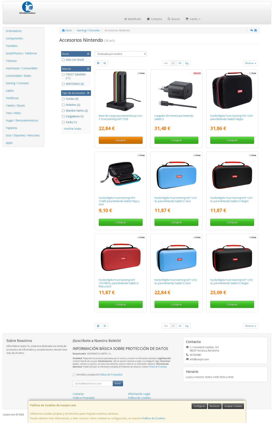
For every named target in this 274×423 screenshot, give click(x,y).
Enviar (118, 383)
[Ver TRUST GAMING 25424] (232, 91)
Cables (10, 90)
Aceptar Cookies (233, 406)
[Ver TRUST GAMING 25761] (120, 255)
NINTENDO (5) (75, 84)
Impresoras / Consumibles (21, 68)
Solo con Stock (75, 59)
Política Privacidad (84, 398)
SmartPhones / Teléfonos (21, 53)
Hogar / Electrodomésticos (22, 120)
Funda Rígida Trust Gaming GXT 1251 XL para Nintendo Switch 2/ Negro (231, 199)
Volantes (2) (73, 104)
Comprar (176, 140)
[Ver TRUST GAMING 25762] (232, 255)
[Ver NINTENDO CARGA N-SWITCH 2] (176, 91)
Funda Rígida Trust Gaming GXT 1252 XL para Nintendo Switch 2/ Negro (231, 281)
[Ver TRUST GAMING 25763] (176, 255)
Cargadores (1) (75, 116)
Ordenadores (14, 31)
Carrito (194, 19)
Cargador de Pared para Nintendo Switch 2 (174, 117)
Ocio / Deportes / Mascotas (23, 135)
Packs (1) (71, 122)
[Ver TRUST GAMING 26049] (120, 91)
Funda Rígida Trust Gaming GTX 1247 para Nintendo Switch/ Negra (231, 117)
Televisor (11, 60)
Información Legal (139, 394)
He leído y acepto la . (100, 374)
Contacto (156, 19)
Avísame (121, 140)
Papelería (11, 128)
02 (180, 63)
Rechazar (215, 406)
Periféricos (12, 98)
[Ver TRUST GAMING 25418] (120, 173)
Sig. (187, 63)
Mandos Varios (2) (77, 110)
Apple (9, 143)
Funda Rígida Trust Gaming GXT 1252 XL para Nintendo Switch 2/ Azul (176, 281)
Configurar (199, 406)
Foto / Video (13, 113)
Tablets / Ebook (15, 105)
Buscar (175, 19)
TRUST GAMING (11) (76, 76)
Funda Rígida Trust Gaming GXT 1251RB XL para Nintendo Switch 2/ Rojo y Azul (119, 283)
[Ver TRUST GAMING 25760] (176, 173)
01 (173, 63)
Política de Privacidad (158, 366)
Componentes (14, 38)
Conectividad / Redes (18, 75)
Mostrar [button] (249, 63)
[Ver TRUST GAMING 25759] (232, 173)
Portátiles (11, 46)
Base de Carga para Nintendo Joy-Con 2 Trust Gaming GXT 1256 (120, 117)
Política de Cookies (153, 418)
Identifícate (134, 19)
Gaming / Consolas (17, 83)
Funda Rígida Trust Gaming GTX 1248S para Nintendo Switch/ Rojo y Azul (119, 201)
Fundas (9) (72, 99)
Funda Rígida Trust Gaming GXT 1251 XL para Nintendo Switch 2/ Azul (176, 199)
